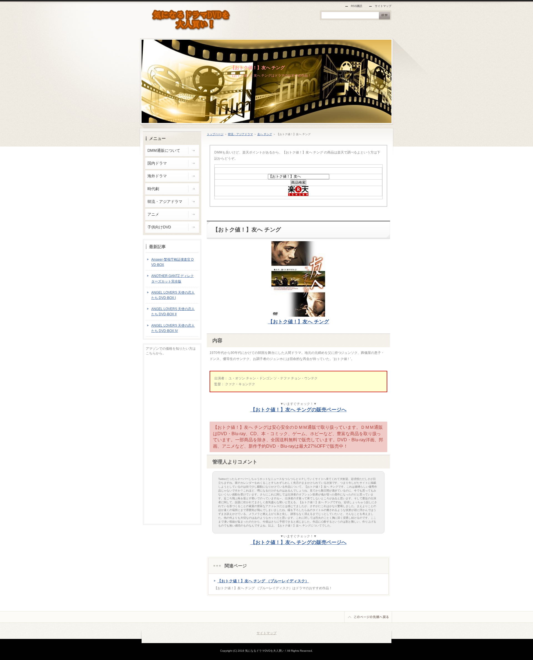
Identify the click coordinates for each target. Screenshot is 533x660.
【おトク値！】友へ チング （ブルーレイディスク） (263, 581)
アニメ (153, 214)
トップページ (215, 134)
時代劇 (153, 189)
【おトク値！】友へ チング (257, 67)
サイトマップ (383, 5)
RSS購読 (356, 5)
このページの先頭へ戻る (368, 617)
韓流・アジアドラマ (240, 134)
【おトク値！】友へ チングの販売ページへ (298, 409)
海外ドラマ (157, 176)
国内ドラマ (157, 163)
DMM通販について (163, 150)
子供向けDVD (159, 227)
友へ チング (264, 134)
